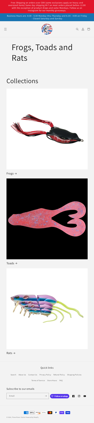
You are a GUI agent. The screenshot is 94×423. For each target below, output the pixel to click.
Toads (10, 263)
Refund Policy (59, 375)
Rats (9, 353)
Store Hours (52, 380)
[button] (5, 29)
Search (13, 375)
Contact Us (32, 375)
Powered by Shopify (32, 417)
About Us (22, 375)
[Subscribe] (46, 396)
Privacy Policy (45, 375)
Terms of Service (38, 380)
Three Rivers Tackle (18, 417)
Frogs (10, 173)
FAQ (61, 380)
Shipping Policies (74, 375)
